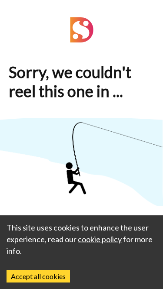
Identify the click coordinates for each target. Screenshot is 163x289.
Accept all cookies (38, 276)
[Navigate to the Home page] (81, 40)
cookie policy (100, 239)
